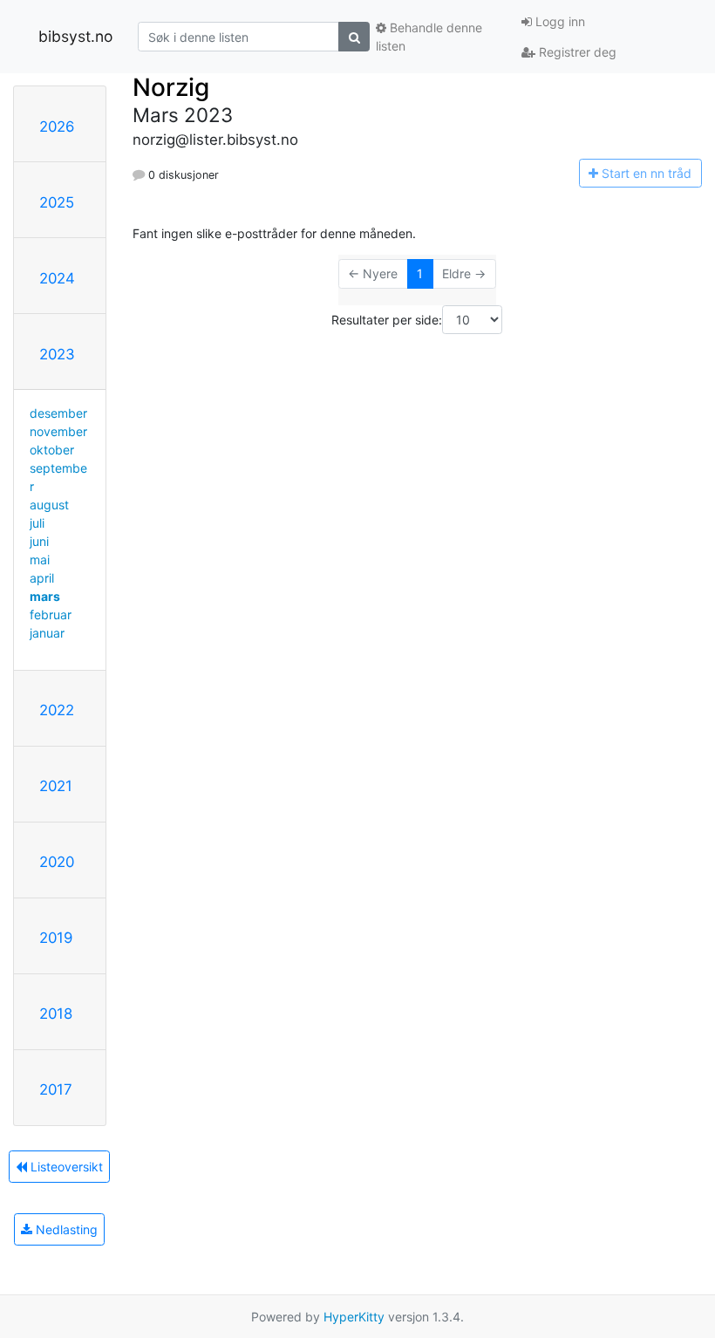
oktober (52, 449)
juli (37, 522)
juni (39, 541)
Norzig (171, 87)
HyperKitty (354, 1316)
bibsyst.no (75, 36)
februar (51, 614)
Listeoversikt (65, 1166)
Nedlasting (65, 1229)
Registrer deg (575, 51)
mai (40, 559)
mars (45, 596)
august (49, 504)
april (42, 577)
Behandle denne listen (429, 36)
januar (47, 632)
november (58, 431)
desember (58, 413)
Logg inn (558, 21)
